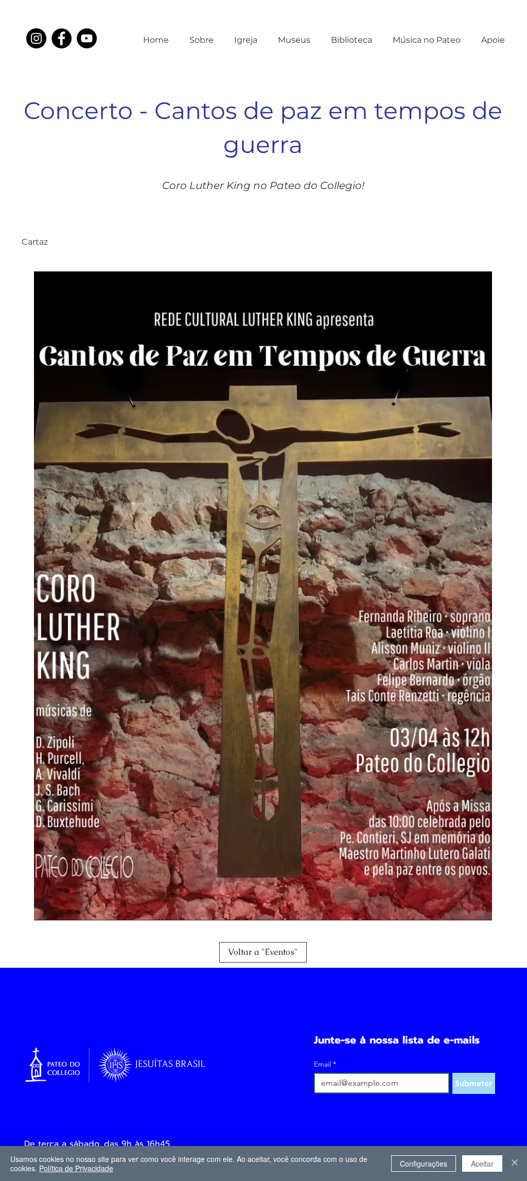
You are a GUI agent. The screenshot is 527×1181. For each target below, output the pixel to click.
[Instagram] (36, 38)
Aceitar (482, 1163)
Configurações (423, 1163)
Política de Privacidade (76, 1168)
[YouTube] (87, 38)
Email (325, 1064)
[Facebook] (61, 38)
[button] (201, 35)
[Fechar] (514, 1163)
